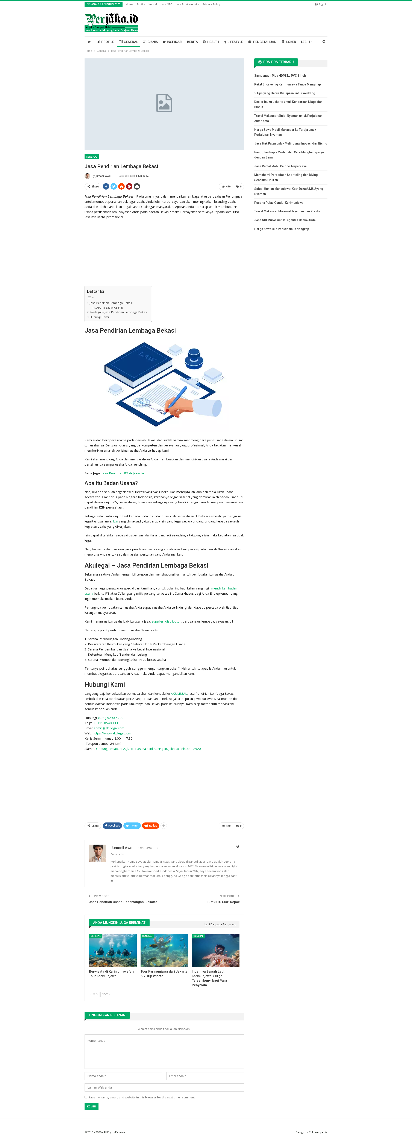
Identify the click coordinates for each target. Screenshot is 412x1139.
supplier (158, 621)
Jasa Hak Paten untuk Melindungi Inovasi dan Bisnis (290, 143)
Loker (291, 42)
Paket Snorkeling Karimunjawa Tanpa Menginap (287, 84)
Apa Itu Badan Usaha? (109, 307)
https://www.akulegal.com (112, 733)
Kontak (153, 4)
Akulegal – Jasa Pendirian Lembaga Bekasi (118, 312)
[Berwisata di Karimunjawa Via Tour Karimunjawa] (113, 950)
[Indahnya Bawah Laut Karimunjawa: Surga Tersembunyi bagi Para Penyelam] (215, 950)
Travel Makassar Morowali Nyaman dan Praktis (287, 211)
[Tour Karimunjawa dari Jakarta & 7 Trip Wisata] (164, 950)
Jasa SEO (167, 4)
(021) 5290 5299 (110, 718)
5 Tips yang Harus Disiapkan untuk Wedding (284, 93)
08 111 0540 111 (105, 723)
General (131, 42)
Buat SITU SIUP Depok (223, 902)
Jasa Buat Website (187, 4)
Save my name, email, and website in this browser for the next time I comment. (141, 1097)
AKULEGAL (179, 693)
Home (129, 4)
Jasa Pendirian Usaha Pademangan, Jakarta (123, 902)
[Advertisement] (164, 253)
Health (213, 42)
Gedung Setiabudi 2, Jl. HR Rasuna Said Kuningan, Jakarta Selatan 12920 (148, 748)
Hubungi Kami (99, 317)
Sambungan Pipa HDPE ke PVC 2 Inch (280, 75)
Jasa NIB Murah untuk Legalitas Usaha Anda (285, 220)
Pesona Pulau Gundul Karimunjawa (278, 202)
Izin (115, 521)
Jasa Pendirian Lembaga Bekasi (111, 303)
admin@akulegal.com (109, 728)
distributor (173, 621)
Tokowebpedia (318, 1132)
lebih (305, 42)
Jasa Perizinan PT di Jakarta (123, 473)
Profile (141, 4)
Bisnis (153, 42)
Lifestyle (235, 42)
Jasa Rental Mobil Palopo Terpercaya (280, 166)
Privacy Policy (211, 4)
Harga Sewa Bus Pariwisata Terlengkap (281, 229)
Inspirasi (174, 42)
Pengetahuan (264, 42)
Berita (192, 42)
